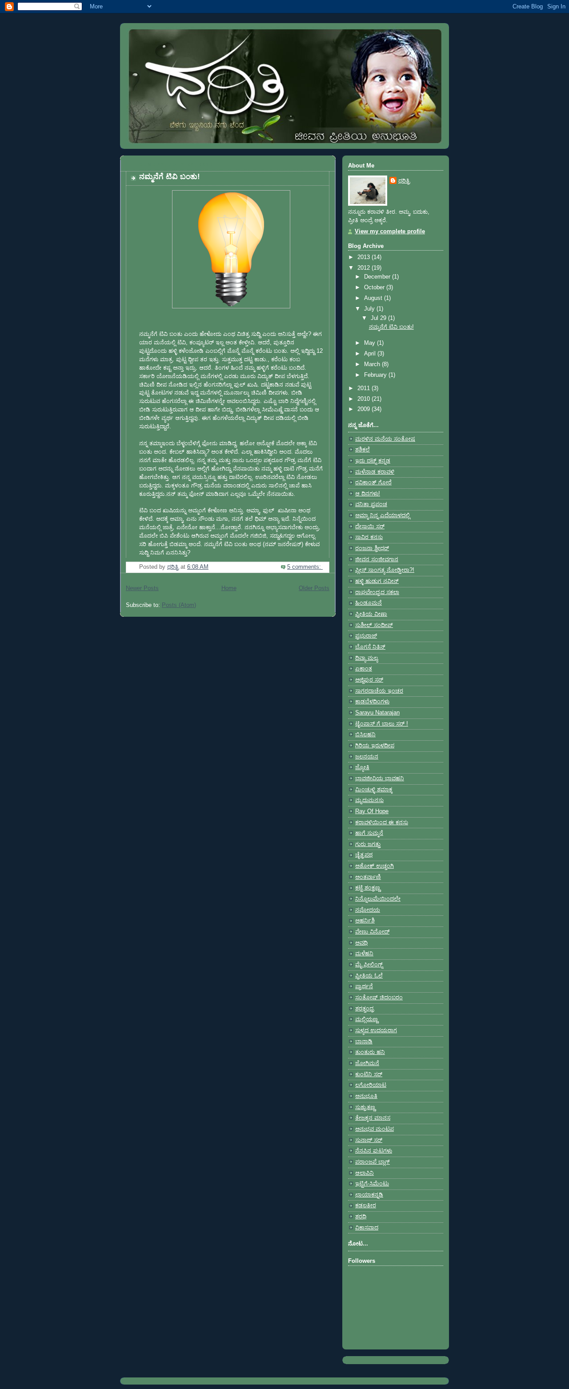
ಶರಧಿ (360, 1216)
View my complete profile (390, 231)
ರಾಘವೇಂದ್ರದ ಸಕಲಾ (377, 592)
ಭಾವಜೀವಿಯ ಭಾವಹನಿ (379, 778)
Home (228, 588)
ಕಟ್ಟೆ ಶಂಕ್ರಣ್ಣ (367, 888)
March (373, 364)
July (370, 309)
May (370, 343)
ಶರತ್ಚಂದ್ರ (364, 1009)
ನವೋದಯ (367, 910)
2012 (364, 268)
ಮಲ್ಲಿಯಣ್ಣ (366, 1019)
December (378, 277)
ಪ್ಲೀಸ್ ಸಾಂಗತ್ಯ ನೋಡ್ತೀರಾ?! (384, 570)
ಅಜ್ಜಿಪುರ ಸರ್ (369, 680)
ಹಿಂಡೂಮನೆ (368, 603)
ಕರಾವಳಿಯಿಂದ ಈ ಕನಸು (381, 822)
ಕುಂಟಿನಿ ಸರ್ (368, 1074)
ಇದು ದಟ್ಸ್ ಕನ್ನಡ (372, 461)
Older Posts (314, 588)
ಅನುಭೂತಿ (366, 1096)
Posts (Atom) (179, 605)
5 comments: (305, 567)
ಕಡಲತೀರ (365, 1205)
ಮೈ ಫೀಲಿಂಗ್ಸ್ (369, 965)
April (370, 354)
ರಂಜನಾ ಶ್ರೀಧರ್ (372, 548)
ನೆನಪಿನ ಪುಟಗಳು (373, 1151)
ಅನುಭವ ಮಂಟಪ (374, 1129)
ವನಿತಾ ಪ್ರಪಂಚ (371, 504)
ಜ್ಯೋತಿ (362, 767)
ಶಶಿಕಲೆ (362, 450)
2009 (364, 409)
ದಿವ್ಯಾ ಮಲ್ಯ (366, 658)
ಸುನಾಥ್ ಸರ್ (368, 1140)
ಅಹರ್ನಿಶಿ (365, 921)
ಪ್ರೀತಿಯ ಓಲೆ (369, 976)
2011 (364, 388)
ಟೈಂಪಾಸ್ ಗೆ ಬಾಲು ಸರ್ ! (381, 724)
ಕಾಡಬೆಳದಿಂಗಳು (372, 701)
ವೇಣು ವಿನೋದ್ (372, 932)
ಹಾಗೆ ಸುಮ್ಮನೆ (369, 833)
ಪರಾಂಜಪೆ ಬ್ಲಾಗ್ (372, 1162)
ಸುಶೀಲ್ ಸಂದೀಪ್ (374, 625)
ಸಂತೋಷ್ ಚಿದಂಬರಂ (379, 997)
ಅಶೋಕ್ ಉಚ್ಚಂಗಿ (374, 866)
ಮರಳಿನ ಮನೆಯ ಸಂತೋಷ (385, 439)
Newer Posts (142, 588)
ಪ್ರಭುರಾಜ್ (366, 636)
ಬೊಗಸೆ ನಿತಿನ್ (370, 647)
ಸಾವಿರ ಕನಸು (369, 537)
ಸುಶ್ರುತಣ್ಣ (365, 1107)
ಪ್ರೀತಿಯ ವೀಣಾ (371, 614)
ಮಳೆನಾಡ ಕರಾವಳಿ (374, 472)
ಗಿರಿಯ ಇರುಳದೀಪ (374, 745)
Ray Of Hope (372, 811)
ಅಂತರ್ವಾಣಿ (368, 877)
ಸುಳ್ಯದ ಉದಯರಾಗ (376, 1030)
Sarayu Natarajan (377, 713)
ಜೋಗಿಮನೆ (367, 1063)
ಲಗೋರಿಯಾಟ (370, 1085)
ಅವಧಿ (361, 943)
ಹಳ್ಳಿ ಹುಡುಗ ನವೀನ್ (377, 581)
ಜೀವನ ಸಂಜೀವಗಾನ (376, 559)
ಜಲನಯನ (366, 757)
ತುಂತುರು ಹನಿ (370, 1052)
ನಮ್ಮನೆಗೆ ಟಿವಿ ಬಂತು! (169, 176)
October (375, 287)
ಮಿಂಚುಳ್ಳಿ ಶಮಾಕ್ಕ (374, 789)
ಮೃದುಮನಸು (369, 800)
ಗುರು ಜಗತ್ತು (368, 844)
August (374, 298)
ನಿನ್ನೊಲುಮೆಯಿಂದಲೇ (378, 899)
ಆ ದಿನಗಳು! (367, 494)
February (376, 375)
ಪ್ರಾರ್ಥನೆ (364, 986)
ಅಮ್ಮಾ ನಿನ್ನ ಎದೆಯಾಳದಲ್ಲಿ (382, 515)
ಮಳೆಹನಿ (364, 953)
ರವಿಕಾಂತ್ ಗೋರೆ (373, 482)
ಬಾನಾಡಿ (364, 1041)
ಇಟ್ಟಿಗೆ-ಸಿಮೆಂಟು (372, 1184)
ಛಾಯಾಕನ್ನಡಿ (369, 1195)
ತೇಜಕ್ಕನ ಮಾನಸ (372, 1118)
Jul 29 (379, 318)
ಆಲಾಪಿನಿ (364, 1173)
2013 (364, 257)
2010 (364, 399)
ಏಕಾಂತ (363, 669)
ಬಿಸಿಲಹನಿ (365, 734)
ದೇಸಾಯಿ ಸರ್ (370, 526)
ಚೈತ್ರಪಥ (364, 855)
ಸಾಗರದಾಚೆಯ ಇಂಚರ (379, 691)
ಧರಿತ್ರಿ (404, 181)
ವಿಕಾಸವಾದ (366, 1228)
